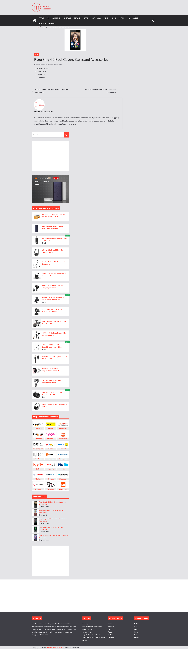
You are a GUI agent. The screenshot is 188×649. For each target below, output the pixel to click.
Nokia (136, 629)
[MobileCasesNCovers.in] (34, 20)
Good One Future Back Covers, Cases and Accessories (51, 91)
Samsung (56, 18)
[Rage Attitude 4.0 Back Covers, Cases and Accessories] (35, 537)
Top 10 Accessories (47, 23)
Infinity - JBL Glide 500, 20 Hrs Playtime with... (52, 251)
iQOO (114, 18)
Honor (136, 632)
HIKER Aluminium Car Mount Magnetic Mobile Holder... (52, 310)
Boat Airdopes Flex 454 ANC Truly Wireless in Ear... (54, 322)
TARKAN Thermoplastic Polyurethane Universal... (51, 370)
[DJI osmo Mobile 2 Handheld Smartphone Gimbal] (37, 382)
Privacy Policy (87, 632)
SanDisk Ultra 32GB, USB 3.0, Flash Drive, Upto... (54, 239)
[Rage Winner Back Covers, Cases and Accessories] (35, 512)
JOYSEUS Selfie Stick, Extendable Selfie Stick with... (54, 334)
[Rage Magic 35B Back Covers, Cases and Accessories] (35, 521)
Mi (48, 18)
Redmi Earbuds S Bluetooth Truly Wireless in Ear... (54, 275)
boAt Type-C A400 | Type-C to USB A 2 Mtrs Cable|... (54, 358)
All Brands (133, 18)
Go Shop (85, 624)
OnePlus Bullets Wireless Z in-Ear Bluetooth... (54, 263)
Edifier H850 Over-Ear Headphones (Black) (54, 405)
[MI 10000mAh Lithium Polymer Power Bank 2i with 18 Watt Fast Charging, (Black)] (37, 228)
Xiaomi (110, 624)
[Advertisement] (50, 156)
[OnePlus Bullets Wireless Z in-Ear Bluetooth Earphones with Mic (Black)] (37, 264)
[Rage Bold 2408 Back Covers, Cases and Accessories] (35, 504)
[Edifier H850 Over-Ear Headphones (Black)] (37, 406)
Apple (41, 18)
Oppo (86, 18)
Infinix (122, 18)
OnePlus (67, 18)
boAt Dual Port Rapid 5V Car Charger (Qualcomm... (52, 287)
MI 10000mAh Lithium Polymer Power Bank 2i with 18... (53, 227)
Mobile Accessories (41, 64)
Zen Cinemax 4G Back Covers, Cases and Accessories (99, 91)
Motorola (96, 18)
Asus (135, 626)
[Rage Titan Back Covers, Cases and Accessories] (35, 529)
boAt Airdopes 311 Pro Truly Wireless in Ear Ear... (52, 393)
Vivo (106, 18)
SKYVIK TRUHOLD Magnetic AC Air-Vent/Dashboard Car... (53, 298)
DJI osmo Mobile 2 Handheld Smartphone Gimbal (52, 381)
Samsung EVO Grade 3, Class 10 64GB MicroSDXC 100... (53, 215)
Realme (77, 18)
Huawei (136, 637)
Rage (36, 54)
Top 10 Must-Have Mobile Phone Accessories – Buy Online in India (93, 637)
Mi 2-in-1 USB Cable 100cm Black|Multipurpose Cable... (51, 346)
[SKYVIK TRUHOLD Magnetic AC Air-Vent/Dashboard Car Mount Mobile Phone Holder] (37, 299)
